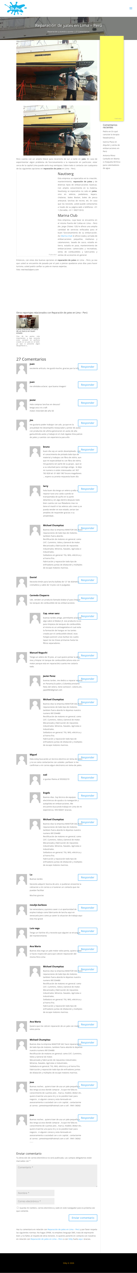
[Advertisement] (36, 212)
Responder (87, 366)
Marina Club (66, 236)
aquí (81, 1239)
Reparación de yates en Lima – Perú (64, 1229)
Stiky (70, 1239)
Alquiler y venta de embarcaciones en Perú (111, 148)
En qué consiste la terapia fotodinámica (111, 134)
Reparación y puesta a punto (60, 31)
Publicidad (52, 254)
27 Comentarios (82, 31)
